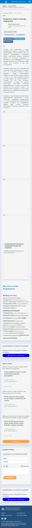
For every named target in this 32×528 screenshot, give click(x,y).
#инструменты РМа (10, 32)
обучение (11, 321)
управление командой (16, 333)
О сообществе (21, 513)
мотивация (7, 318)
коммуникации (11, 310)
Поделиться (10, 39)
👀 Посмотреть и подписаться (16, 355)
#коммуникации (9, 34)
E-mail (5, 461)
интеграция (19, 303)
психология (8, 329)
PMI (7, 298)
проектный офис (20, 327)
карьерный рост (15, 306)
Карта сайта (15, 525)
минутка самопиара (22, 315)
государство (20, 301)
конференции (8, 313)
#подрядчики (20, 34)
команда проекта (9, 308)
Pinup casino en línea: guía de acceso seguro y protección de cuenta (14, 398)
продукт (12, 327)
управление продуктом (10, 335)
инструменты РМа (9, 304)
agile (4, 298)
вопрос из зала (23, 300)
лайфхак (15, 313)
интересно (24, 303)
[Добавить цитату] (4, 466)
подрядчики (17, 323)
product (12, 298)
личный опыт (9, 315)
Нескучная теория (22, 515)
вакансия (18, 300)
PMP (9, 298)
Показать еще (16, 441)
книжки (23, 306)
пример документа (12, 325)
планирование (8, 323)
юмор (14, 338)
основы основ (19, 321)
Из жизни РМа (12, 5)
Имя (5, 458)
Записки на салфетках (10, 380)
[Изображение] (7, 466)
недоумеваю (15, 318)
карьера (6, 306)
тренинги (16, 331)
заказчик (26, 301)
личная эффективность (22, 313)
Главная (4, 5)
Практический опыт (6, 515)
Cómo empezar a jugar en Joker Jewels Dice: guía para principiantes (15, 374)
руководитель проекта (20, 329)
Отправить (10, 478)
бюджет (13, 300)
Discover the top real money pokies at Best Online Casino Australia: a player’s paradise (14, 423)
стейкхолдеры (8, 331)
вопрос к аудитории (9, 301)
